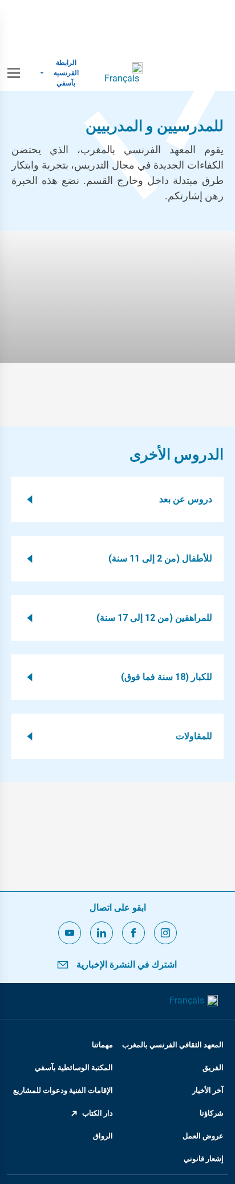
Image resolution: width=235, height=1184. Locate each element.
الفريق (213, 1067)
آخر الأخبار (208, 1090)
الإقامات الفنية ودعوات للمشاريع (63, 1090)
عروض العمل (203, 1136)
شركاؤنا (212, 1113)
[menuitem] (123, 73)
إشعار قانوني (204, 1158)
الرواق (103, 1136)
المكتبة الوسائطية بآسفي (74, 1067)
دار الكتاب (97, 1113)
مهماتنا (102, 1044)
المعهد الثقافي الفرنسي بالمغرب (173, 1044)
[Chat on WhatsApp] (117, 27)
